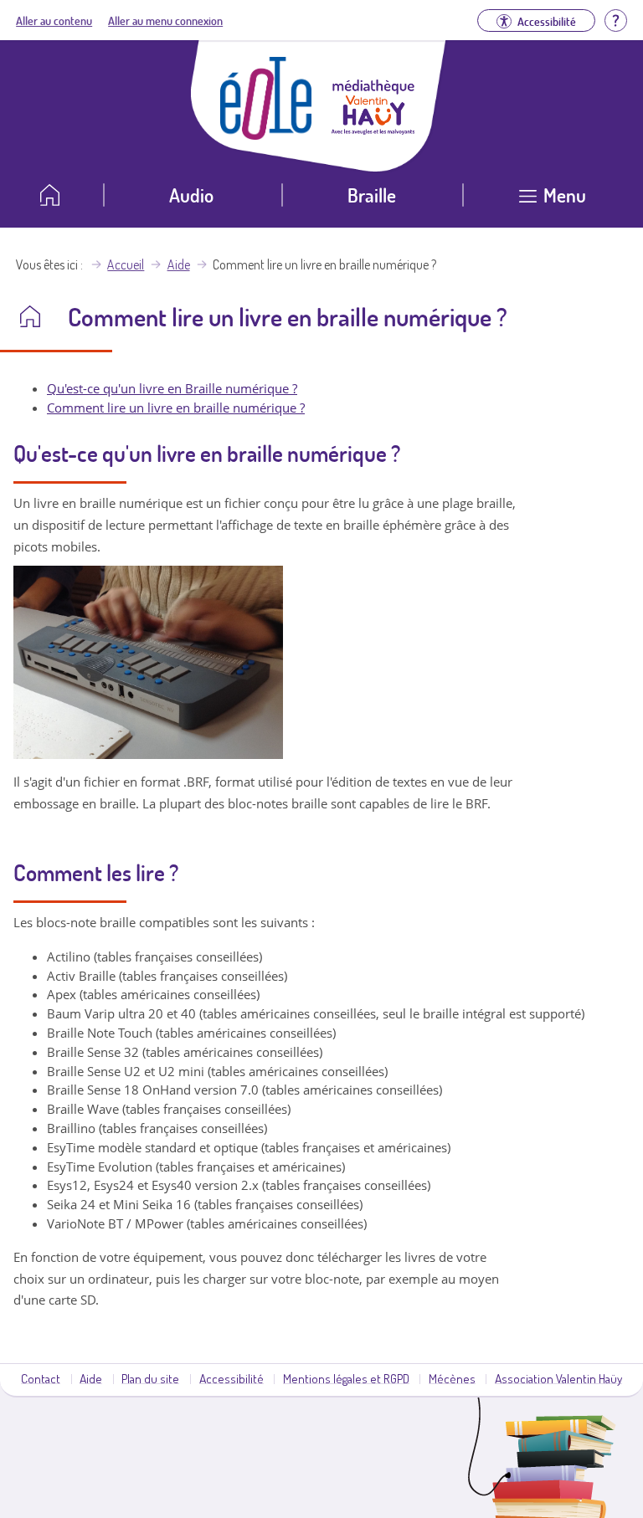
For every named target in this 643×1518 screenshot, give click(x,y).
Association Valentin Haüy (558, 1378)
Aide (178, 264)
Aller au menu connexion (165, 20)
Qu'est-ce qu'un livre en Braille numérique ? (172, 388)
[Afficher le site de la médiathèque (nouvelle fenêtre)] (373, 129)
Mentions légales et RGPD (346, 1378)
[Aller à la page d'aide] (615, 18)
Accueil (125, 264)
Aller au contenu (54, 20)
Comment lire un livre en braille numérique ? (176, 407)
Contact (40, 1378)
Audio (191, 194)
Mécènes (452, 1378)
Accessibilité (231, 1378)
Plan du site (150, 1378)
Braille (371, 194)
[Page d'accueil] (266, 134)
